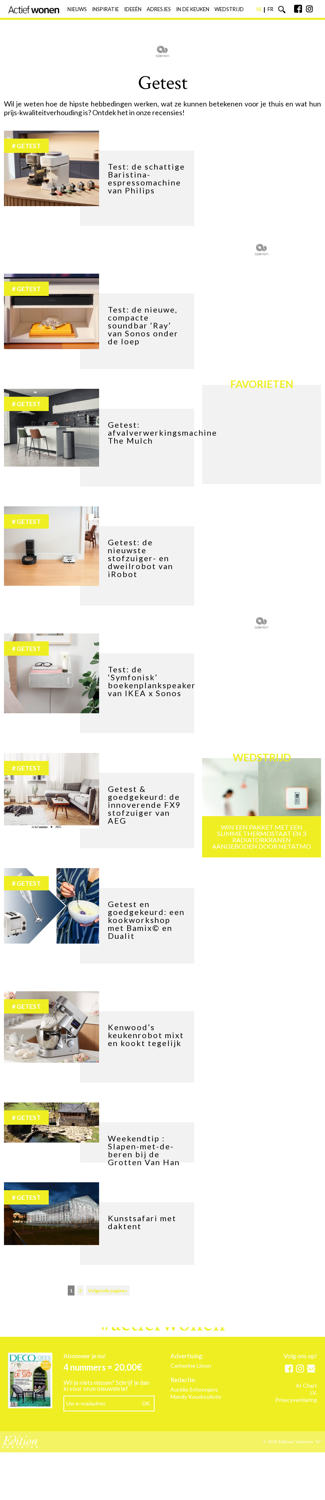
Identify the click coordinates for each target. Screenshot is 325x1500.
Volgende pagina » (108, 1290)
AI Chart (306, 1386)
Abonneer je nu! (84, 1356)
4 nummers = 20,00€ (102, 1367)
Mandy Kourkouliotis (196, 1397)
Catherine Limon (190, 1366)
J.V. (313, 1393)
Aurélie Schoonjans (194, 1390)
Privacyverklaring (296, 1400)
